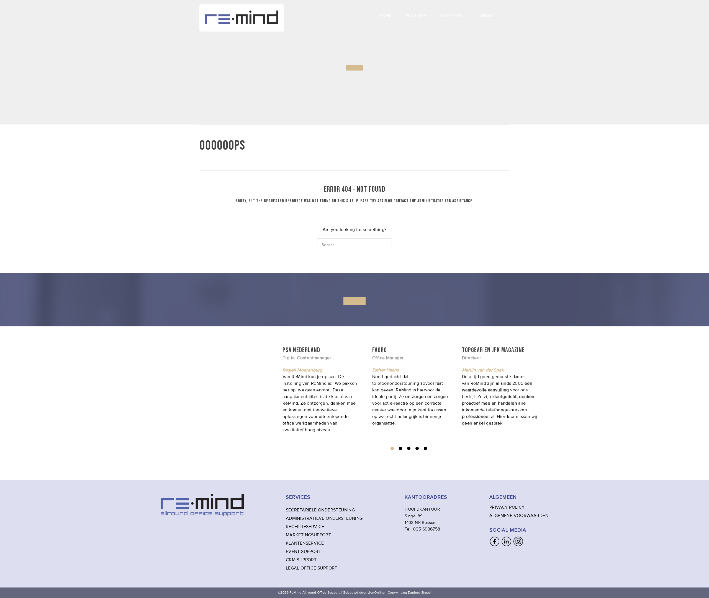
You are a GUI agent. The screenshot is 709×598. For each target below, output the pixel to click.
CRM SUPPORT (301, 560)
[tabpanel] (410, 386)
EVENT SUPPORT (303, 551)
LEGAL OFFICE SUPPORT (311, 568)
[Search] (388, 244)
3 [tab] (408, 448)
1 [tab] (392, 448)
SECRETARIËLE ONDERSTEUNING (320, 510)
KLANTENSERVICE (305, 543)
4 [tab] (417, 448)
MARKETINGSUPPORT (308, 535)
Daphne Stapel (419, 593)
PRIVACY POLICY (507, 507)
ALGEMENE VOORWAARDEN (518, 515)
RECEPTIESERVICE (305, 526)
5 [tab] (425, 448)
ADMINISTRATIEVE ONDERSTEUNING (324, 518)
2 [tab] (400, 448)
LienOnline (376, 593)
